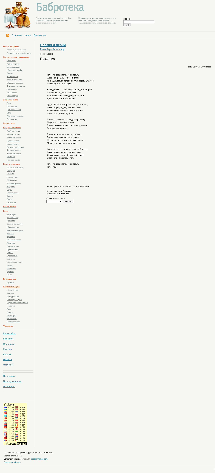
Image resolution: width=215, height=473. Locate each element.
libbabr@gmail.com (39, 459)
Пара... (9, 190)
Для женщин (12, 106)
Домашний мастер (14, 110)
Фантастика (11, 268)
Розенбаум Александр (52, 49)
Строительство (13, 193)
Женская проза (13, 227)
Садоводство (12, 119)
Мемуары (11, 243)
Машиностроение (14, 183)
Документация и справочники (16, 57)
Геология (10, 174)
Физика (10, 196)
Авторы (7, 354)
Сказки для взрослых (15, 147)
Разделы (7, 349)
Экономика (11, 202)
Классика (10, 233)
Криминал (11, 237)
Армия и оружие (13, 64)
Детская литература (14, 224)
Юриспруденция (13, 322)
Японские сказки (13, 160)
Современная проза (14, 262)
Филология (8, 326)
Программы (40, 35)
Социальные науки (11, 286)
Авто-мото (11, 61)
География (11, 171)
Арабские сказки (13, 131)
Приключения (12, 249)
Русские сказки (13, 144)
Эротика (10, 272)
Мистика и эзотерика (15, 116)
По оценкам (9, 376)
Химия (9, 199)
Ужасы (9, 265)
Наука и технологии (11, 164)
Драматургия (9, 123)
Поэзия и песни (9, 206)
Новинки (7, 359)
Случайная (8, 344)
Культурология (13, 296)
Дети (9, 103)
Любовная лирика (14, 240)
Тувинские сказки (14, 153)
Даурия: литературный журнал (19, 53)
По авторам (9, 386)
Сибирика (11, 259)
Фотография (12, 92)
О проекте (17, 35)
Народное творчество (12, 128)
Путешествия (12, 256)
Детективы (11, 221)
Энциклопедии (12, 96)
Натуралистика (13, 246)
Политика (11, 306)
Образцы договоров (15, 83)
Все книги (8, 338)
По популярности (12, 381)
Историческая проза (15, 230)
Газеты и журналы (11, 46)
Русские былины (13, 141)
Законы (10, 73)
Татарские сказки (13, 150)
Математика (12, 180)
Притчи (10, 253)
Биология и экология (15, 167)
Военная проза (12, 218)
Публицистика (9, 279)
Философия (11, 315)
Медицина (11, 186)
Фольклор (11, 157)
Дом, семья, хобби (10, 100)
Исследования (12, 177)
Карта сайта (9, 333)
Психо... (10, 309)
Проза (5, 211)
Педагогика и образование (17, 303)
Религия (10, 312)
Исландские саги (13, 134)
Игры (9, 113)
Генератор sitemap (12, 462)
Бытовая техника (13, 67)
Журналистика (12, 290)
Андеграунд (11, 214)
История (10, 293)
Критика (10, 282)
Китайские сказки (14, 137)
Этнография (12, 319)
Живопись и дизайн (14, 70)
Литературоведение (14, 300)
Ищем (28, 35)
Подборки (8, 364)
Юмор (9, 275)
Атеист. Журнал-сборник (16, 50)
